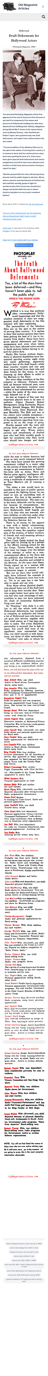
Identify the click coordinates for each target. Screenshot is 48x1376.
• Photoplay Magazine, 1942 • (24, 47)
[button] (44, 17)
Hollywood (24, 30)
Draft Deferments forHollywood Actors (24, 38)
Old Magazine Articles (27, 6)
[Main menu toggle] (43, 6)
